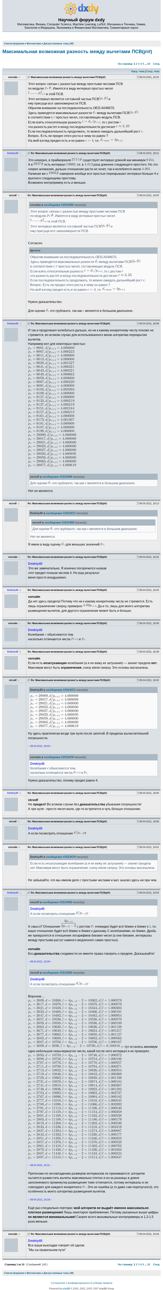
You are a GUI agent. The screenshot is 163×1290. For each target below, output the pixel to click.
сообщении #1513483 (57, 902)
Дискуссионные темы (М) (59, 1273)
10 (148, 63)
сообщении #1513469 (57, 476)
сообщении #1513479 (61, 856)
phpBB (66, 1288)
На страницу (125, 63)
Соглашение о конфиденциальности (71, 1283)
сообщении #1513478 (59, 757)
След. (156, 63)
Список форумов (14, 1273)
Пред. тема (137, 71)
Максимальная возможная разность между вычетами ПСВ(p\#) (77, 51)
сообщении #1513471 (61, 513)
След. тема (152, 71)
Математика (34, 1273)
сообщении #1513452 (59, 204)
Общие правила (103, 1283)
